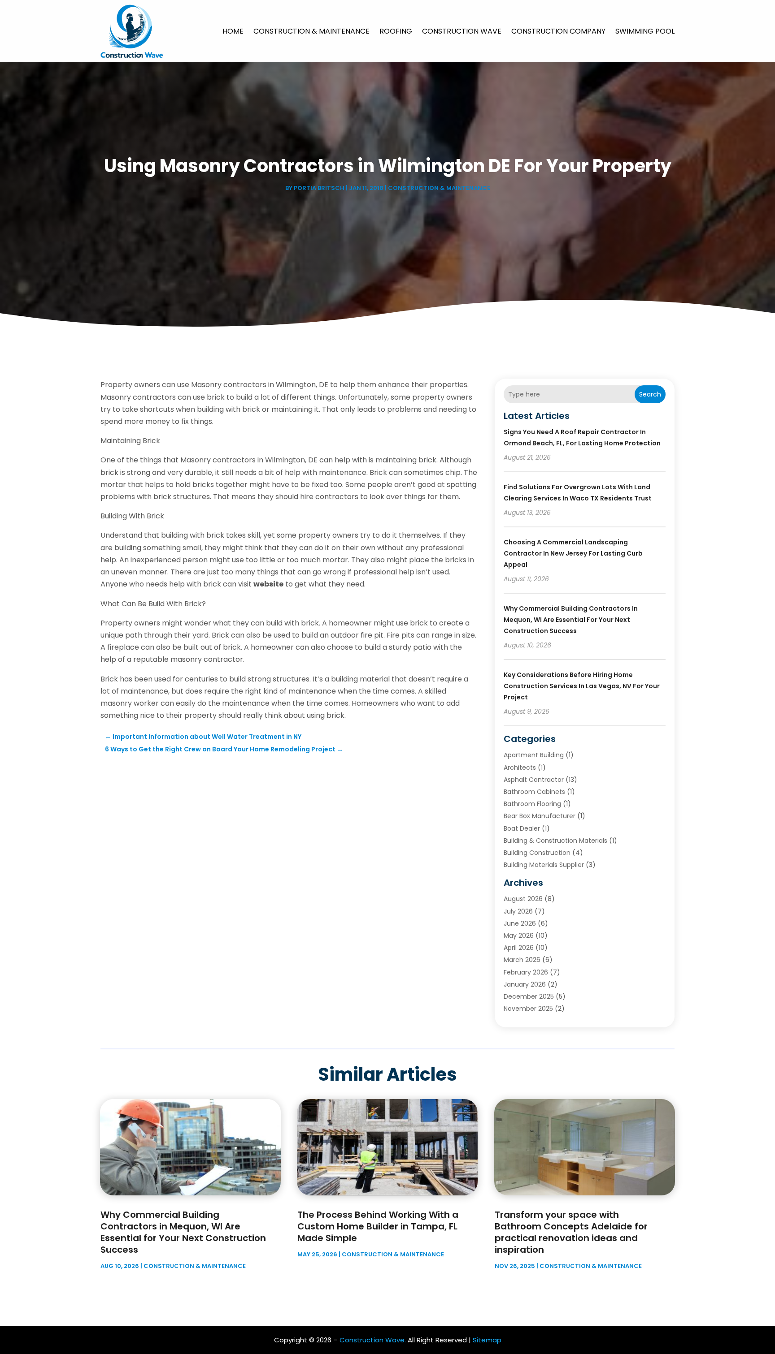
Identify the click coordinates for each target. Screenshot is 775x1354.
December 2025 (529, 996)
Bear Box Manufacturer (539, 815)
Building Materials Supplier (544, 864)
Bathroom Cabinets (534, 791)
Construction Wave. (373, 1340)
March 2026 (522, 959)
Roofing (395, 31)
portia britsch (319, 188)
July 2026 (518, 911)
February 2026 (526, 972)
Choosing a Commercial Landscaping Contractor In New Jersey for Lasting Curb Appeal (573, 553)
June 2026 (520, 923)
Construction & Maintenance (311, 31)
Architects (520, 767)
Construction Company (558, 31)
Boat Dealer (522, 828)
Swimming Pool (645, 31)
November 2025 (528, 1008)
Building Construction (537, 852)
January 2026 (525, 984)
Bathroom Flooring (532, 803)
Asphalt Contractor (534, 779)
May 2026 (519, 935)
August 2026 (523, 898)
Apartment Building (534, 754)
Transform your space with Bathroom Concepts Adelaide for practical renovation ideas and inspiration (571, 1232)
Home (233, 31)
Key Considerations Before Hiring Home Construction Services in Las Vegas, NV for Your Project (582, 686)
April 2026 (519, 947)
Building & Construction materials (555, 840)
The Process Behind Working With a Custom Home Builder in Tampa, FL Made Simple (377, 1226)
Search (650, 394)
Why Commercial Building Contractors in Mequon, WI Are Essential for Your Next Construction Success (571, 619)
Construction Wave (461, 31)
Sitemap (487, 1340)
